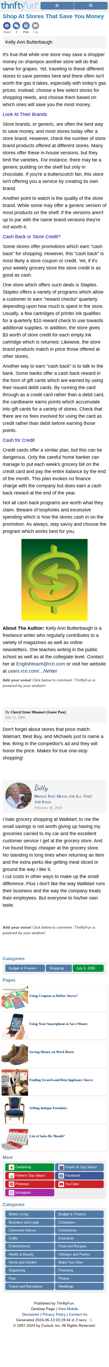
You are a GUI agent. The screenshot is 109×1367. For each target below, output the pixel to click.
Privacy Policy (54, 1314)
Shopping (56, 968)
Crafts (13, 1238)
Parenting (65, 1270)
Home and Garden (23, 1262)
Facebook (72, 1175)
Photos (63, 1278)
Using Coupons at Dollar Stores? (53, 996)
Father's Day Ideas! (27, 1175)
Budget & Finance (22, 968)
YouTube (71, 1184)
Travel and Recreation (25, 1286)
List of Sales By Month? (47, 1136)
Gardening (20, 1167)
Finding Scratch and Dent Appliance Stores (61, 1080)
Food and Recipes (72, 1246)
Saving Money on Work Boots (51, 1052)
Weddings (66, 1286)
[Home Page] (19, 3)
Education (66, 1238)
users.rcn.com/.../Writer (32, 671)
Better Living (18, 1214)
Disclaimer (30, 1314)
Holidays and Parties (74, 1254)
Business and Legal (24, 1222)
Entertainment (19, 1246)
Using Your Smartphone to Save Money (58, 1024)
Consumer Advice (22, 1230)
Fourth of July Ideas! (78, 1167)
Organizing (17, 1270)
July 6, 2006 (85, 968)
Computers (66, 1222)
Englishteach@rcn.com (40, 664)
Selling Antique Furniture (48, 1108)
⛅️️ (91, 1320)
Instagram (22, 1192)
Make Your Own (70, 1262)
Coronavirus (67, 1230)
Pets (12, 1278)
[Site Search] (91, 6)
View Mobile (68, 1309)
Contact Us (78, 1314)
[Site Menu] (57, 6)
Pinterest (21, 1184)
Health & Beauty (21, 1254)
